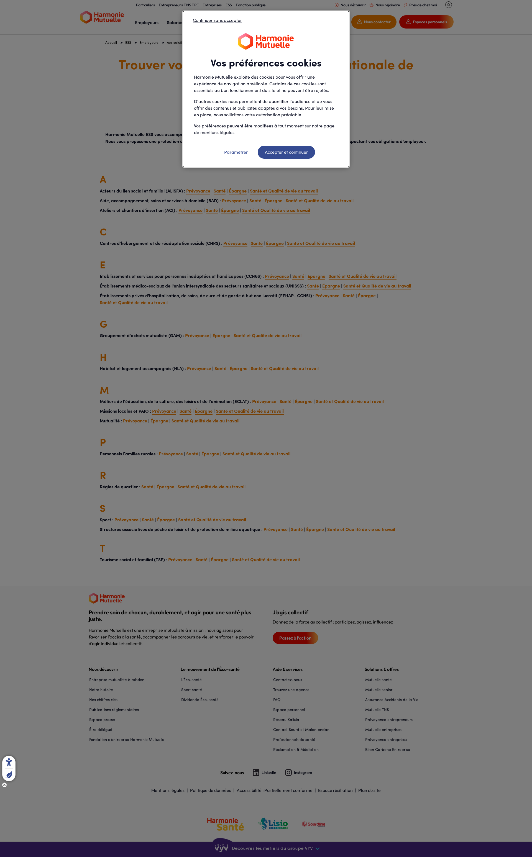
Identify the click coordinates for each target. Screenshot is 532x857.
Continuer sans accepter (217, 20)
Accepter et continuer (286, 152)
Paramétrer (236, 152)
